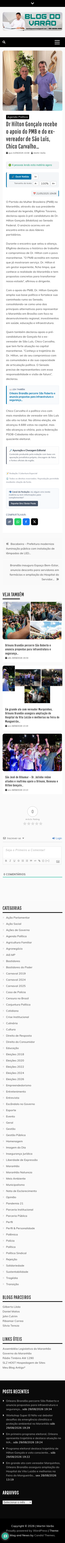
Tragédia (12, 1278)
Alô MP (10, 955)
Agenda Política (17, 117)
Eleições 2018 (15, 1054)
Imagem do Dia (16, 1147)
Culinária (12, 1023)
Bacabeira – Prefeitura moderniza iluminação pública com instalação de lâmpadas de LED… (30, 548)
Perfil (9, 1222)
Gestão (10, 1128)
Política (11, 1247)
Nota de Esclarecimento (21, 1191)
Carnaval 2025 (16, 986)
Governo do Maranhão (17, 1353)
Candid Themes (44, 1535)
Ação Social (13, 923)
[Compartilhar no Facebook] (26, 521)
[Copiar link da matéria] (9, 521)
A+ (53, 183)
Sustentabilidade (17, 1271)
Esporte (11, 1110)
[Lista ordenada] (22, 861)
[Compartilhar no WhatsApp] (17, 521)
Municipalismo (15, 1184)
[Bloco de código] (35, 861)
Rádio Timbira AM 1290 (18, 1358)
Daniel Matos (11, 1311)
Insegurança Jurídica (19, 1153)
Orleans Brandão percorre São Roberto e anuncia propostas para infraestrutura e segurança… (32, 397)
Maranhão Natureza (19, 1172)
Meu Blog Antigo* (14, 1367)
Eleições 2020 (15, 1060)
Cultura (11, 1029)
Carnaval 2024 (16, 979)
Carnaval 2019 (16, 973)
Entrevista (12, 1097)
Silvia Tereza (11, 1325)
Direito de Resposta (19, 1035)
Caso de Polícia (16, 992)
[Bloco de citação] (31, 861)
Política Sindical (16, 1253)
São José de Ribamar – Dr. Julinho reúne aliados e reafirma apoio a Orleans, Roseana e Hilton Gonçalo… (31, 781)
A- (36, 183)
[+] (47, 860)
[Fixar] (18, 861)
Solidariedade (15, 1265)
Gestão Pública (16, 1135)
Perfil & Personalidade (20, 1228)
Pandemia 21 (14, 1203)
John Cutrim (10, 1316)
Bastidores (13, 961)
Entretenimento (16, 1091)
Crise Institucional (17, 1017)
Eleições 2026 (15, 1079)
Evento (10, 1116)
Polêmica (12, 1234)
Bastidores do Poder (19, 967)
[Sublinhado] (14, 861)
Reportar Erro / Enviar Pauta (23, 503)
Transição (12, 1284)
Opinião (11, 1197)
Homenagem (14, 1141)
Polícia (10, 1240)
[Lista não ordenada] (27, 861)
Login (58, 838)
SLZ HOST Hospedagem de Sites (24, 1362)
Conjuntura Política (18, 1004)
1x (35, 176)
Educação (12, 1048)
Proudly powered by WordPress (27, 1530)
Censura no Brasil (17, 998)
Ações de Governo (18, 930)
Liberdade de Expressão (22, 1160)
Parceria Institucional (19, 1209)
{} (43, 860)
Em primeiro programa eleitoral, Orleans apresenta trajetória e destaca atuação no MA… (33, 1438)
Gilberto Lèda (11, 1306)
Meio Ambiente (16, 1178)
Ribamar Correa (13, 1321)
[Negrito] (6, 861)
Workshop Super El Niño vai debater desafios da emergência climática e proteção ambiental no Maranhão (29, 1419)
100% (44, 183)
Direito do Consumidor (20, 1042)
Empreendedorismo (18, 1085)
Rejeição (11, 1259)
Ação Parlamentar (18, 917)
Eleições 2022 (15, 1066)
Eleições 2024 (15, 1073)
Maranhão (12, 1166)
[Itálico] (10, 861)
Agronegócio (14, 948)
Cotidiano (12, 1010)
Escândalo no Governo (20, 1104)
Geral (9, 1122)
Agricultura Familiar (19, 942)
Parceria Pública (16, 1215)
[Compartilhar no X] (34, 521)
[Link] (39, 861)
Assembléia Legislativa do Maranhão (27, 1348)
